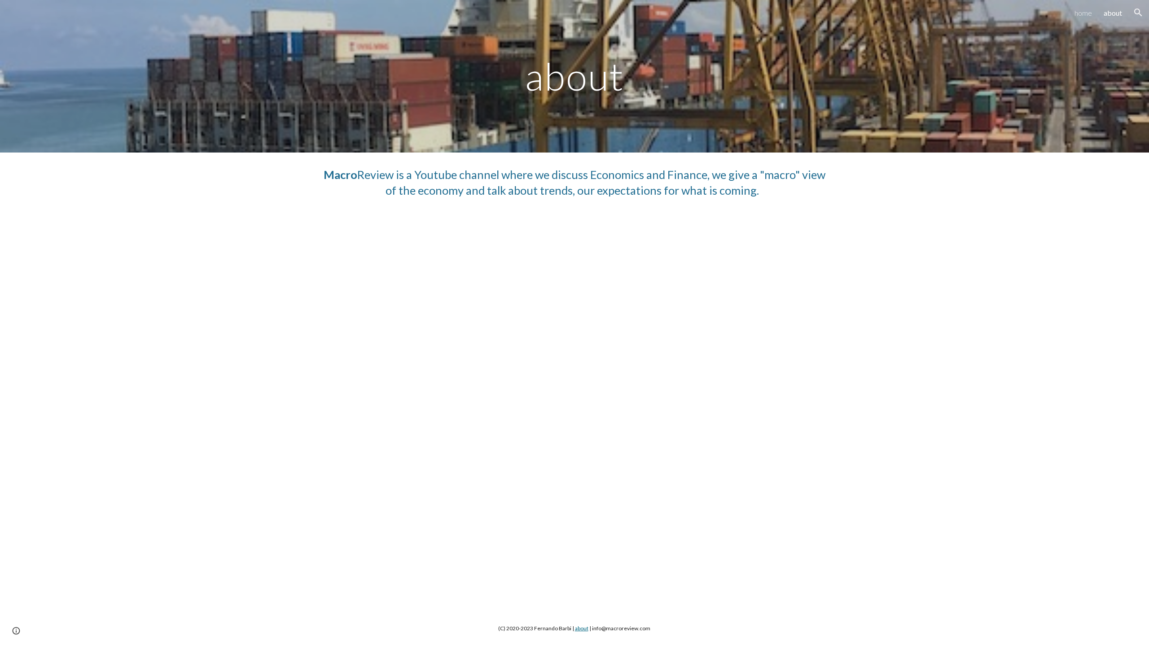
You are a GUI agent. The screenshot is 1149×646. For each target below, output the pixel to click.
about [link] (1113, 13)
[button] (1138, 12)
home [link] (1083, 13)
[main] (574, 76)
